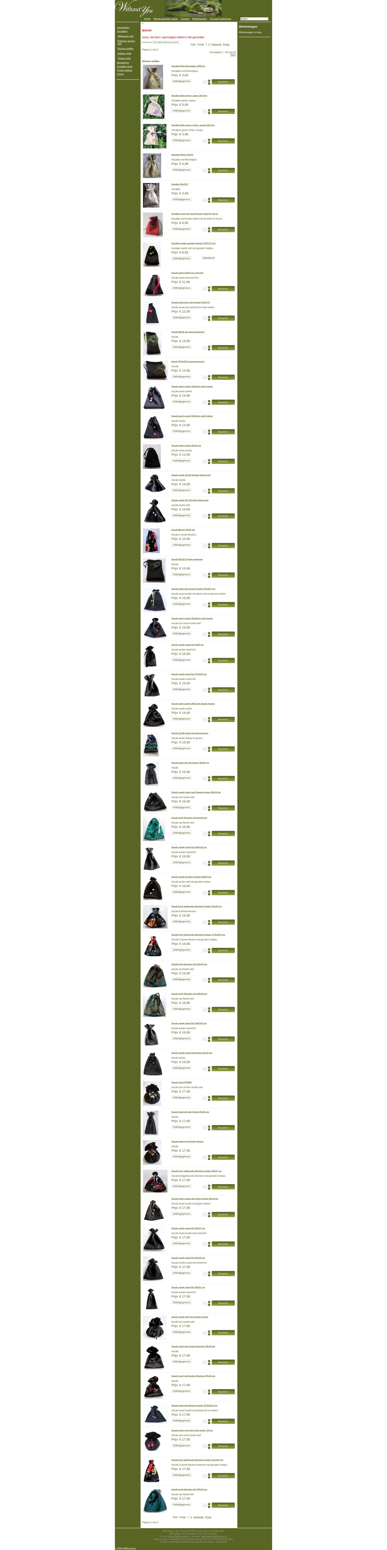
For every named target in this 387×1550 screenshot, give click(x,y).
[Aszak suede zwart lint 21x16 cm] (153, 1280)
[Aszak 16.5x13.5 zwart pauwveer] (155, 379)
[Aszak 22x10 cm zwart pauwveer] (152, 354)
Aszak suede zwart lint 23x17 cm (188, 1228)
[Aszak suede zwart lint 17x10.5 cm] (152, 696)
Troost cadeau (124, 70)
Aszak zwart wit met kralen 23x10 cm (190, 1112)
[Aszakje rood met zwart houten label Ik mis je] (153, 236)
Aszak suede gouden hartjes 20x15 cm (191, 877)
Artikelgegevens (181, 81)
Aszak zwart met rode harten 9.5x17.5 (190, 302)
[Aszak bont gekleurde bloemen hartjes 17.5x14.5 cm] (153, 957)
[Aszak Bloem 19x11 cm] (151, 552)
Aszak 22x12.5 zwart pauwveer (187, 559)
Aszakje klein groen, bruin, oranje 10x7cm (193, 125)
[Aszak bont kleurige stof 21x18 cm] (154, 840)
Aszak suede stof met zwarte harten (189, 1317)
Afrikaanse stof (125, 36)
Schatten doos (124, 66)
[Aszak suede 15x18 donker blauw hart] (155, 493)
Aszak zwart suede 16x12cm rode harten (192, 386)
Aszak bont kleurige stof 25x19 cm (189, 1489)
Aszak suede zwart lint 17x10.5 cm (189, 674)
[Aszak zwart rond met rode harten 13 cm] (152, 1453)
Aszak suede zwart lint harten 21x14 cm (191, 1053)
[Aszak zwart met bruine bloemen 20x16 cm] (153, 1398)
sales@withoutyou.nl (179, 1536)
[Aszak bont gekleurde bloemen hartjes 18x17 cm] (155, 1191)
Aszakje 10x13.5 (179, 184)
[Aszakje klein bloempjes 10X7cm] (153, 88)
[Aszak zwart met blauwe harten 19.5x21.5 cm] (155, 1422)
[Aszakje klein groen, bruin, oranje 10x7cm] (154, 147)
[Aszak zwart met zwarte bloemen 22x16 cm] (154, 1369)
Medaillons (123, 63)
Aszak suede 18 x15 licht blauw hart (189, 500)
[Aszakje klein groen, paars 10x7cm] (153, 118)
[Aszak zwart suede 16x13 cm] (152, 468)
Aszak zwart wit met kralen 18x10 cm (190, 763)
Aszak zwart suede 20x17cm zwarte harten (193, 703)
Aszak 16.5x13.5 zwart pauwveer (188, 361)
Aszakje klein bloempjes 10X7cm (188, 66)
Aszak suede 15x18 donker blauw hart (191, 475)
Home (147, 19)
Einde (226, 44)
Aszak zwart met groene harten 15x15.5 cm (193, 589)
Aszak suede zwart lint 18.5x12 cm (189, 847)
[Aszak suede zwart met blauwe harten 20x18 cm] (155, 810)
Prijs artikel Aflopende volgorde (166, 42)
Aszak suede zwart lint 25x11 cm (188, 1287)
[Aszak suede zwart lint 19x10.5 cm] (151, 1045)
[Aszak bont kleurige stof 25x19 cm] (155, 1511)
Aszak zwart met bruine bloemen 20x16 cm (193, 1376)
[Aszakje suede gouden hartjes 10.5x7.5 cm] (152, 265)
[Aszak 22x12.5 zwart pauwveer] (154, 581)
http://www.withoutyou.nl (214, 1536)
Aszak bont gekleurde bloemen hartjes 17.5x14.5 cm (198, 934)
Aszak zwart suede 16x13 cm (186, 445)
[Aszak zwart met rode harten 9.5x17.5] (151, 325)
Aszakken (122, 31)
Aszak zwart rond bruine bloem (187, 1141)
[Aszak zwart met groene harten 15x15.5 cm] (155, 611)
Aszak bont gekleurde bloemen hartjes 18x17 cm (196, 1171)
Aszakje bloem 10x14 (182, 154)
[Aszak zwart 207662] (152, 1105)
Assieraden (123, 27)
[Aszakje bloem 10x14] (152, 177)
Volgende (216, 44)
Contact (185, 19)
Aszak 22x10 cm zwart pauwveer (188, 332)
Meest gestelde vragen (166, 19)
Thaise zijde (124, 58)
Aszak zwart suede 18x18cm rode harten (192, 618)
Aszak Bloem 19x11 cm (183, 530)
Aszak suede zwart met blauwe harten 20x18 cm (196, 792)
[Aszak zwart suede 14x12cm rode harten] (153, 438)
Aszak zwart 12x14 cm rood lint (187, 273)
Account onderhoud (220, 19)
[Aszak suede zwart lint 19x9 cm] (150, 667)
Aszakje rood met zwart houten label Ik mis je (194, 214)
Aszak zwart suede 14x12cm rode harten (192, 416)
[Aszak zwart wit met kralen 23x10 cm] (150, 1134)
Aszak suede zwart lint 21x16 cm (188, 1258)
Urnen (120, 74)
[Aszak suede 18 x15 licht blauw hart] (155, 522)
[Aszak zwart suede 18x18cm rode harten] (155, 637)
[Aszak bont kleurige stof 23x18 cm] (154, 1016)
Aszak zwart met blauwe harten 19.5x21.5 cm (194, 1405)
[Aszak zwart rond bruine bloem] (152, 1164)
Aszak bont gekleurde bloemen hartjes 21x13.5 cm (197, 1460)
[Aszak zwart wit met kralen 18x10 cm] (151, 785)
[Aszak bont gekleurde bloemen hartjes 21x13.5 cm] (151, 1482)
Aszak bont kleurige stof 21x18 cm (189, 818)
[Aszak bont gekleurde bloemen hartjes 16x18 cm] (155, 927)
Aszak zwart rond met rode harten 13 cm (192, 1430)
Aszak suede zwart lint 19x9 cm (187, 645)
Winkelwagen (199, 19)
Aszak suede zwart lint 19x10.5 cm (189, 1023)
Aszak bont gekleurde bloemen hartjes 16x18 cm (196, 906)
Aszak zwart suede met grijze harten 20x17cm (194, 1198)
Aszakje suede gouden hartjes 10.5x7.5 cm (193, 243)
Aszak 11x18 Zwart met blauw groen (189, 733)
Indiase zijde (124, 53)
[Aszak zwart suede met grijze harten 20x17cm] (154, 1221)
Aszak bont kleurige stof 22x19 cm (189, 964)
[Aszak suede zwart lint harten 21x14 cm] (153, 1075)
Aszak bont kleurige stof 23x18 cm (189, 994)
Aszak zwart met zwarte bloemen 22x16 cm (193, 1346)
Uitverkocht (208, 257)
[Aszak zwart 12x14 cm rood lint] (154, 295)
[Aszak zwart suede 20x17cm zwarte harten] (154, 726)
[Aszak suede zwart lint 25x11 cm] (151, 1310)
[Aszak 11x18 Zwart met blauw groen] (151, 755)
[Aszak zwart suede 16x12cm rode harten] (154, 409)
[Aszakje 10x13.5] (151, 206)
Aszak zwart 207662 (181, 1082)
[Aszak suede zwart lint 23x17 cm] (154, 1250)
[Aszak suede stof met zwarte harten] (155, 1339)
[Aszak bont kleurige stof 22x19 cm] (155, 986)
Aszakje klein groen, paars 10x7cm (189, 95)
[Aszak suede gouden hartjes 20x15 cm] (153, 899)
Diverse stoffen (126, 48)
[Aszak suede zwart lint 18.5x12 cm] (152, 869)
